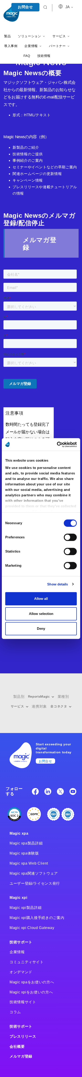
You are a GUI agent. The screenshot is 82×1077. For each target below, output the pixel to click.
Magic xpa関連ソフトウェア (34, 873)
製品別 (19, 697)
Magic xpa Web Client (29, 863)
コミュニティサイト (27, 962)
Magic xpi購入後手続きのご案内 (37, 918)
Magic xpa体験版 (24, 853)
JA (67, 7)
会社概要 (17, 1046)
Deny (41, 628)
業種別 (63, 697)
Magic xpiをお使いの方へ (31, 992)
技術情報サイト (23, 1002)
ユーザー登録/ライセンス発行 (35, 883)
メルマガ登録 (21, 1056)
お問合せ (25, 7)
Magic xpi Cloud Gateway (32, 928)
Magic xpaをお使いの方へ (32, 982)
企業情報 (17, 952)
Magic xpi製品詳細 (25, 908)
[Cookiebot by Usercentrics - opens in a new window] (58, 444)
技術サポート (21, 942)
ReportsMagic (39, 696)
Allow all (41, 599)
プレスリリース (23, 1036)
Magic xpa (19, 833)
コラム (15, 1012)
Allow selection (41, 614)
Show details (57, 584)
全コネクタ (59, 706)
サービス (18, 706)
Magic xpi (18, 898)
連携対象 (39, 706)
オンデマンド (21, 972)
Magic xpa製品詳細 (26, 843)
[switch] (70, 537)
